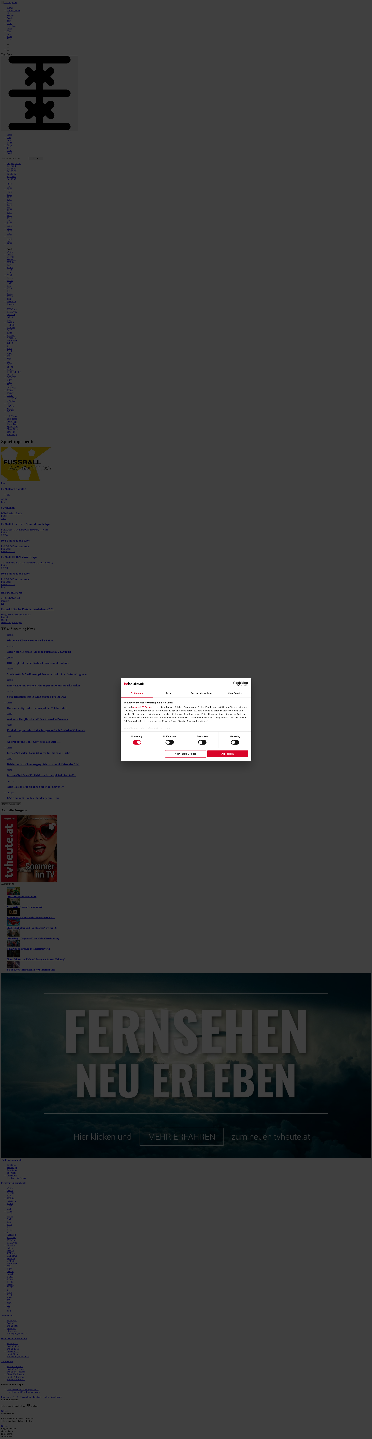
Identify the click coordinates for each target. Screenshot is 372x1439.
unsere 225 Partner (142, 707)
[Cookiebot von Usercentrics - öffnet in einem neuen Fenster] (235, 683)
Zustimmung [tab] (136, 693)
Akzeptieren (227, 754)
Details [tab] (169, 693)
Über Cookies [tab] (235, 693)
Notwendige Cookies (185, 754)
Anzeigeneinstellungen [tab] (202, 693)
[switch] (170, 742)
